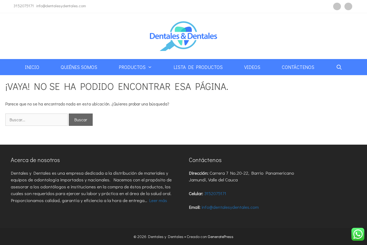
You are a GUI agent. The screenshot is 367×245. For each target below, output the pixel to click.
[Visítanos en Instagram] (348, 6)
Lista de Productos (198, 67)
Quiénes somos (79, 67)
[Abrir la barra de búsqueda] (339, 67)
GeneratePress (220, 236)
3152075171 (23, 5)
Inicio (32, 67)
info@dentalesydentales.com (61, 5)
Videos (252, 67)
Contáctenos (298, 67)
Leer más (158, 200)
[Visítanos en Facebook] (337, 6)
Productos (132, 67)
